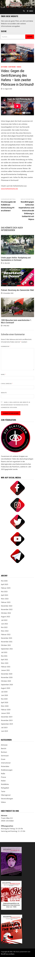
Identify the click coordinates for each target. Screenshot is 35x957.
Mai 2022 (4, 627)
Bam (12, 954)
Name (3, 374)
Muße (3, 773)
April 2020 (4, 702)
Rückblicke (5, 784)
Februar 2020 (5, 709)
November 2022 (6, 609)
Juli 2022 (4, 620)
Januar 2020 (5, 713)
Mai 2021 (4, 656)
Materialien (5, 766)
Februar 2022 (5, 634)
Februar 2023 (5, 602)
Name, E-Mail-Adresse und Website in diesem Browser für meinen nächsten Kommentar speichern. (15, 404)
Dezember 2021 (6, 638)
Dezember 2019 (6, 717)
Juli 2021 (4, 652)
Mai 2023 (4, 591)
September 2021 (7, 649)
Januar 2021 (5, 670)
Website (4, 392)
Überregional (5, 795)
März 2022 (4, 631)
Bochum (4, 752)
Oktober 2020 (6, 681)
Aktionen (4, 67)
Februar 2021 (5, 667)
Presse (3, 777)
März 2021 (4, 663)
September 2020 (7, 684)
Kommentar (5, 346)
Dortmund (12, 67)
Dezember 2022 (6, 606)
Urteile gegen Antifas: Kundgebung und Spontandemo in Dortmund (16, 258)
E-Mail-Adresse (7, 383)
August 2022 (5, 616)
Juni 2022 (4, 624)
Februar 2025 (5, 588)
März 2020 (4, 706)
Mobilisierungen (6, 770)
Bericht (3, 748)
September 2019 (7, 724)
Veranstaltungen (7, 798)
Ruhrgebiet (5, 788)
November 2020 (6, 677)
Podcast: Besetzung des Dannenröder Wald (17, 290)
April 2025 (4, 584)
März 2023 (4, 599)
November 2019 (6, 720)
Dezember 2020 (6, 674)
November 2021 (6, 641)
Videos (19, 67)
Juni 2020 (4, 695)
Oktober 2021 (6, 645)
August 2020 (5, 688)
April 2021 (4, 659)
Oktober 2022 (6, 613)
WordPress (4, 954)
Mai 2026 (4, 581)
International (5, 763)
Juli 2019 (4, 727)
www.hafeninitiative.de (9, 189)
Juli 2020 (4, 692)
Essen (3, 759)
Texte (3, 791)
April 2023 (4, 595)
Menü (31, 11)
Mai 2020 (4, 699)
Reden (3, 781)
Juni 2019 (4, 731)
